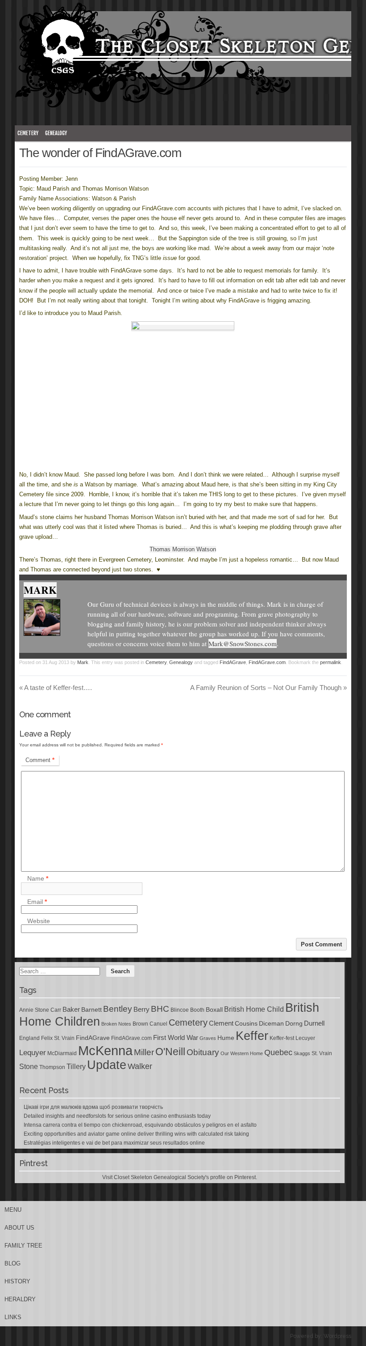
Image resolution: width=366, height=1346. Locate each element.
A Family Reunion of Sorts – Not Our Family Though (268, 687)
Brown (140, 1024)
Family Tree (23, 1245)
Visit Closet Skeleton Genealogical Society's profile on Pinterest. (179, 1177)
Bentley (117, 1009)
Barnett (91, 1009)
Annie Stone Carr (40, 1010)
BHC (160, 1009)
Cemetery (27, 133)
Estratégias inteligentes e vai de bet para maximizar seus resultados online (114, 1143)
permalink (330, 662)
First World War (175, 1037)
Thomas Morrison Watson (183, 549)
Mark (40, 589)
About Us (19, 1227)
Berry (141, 1009)
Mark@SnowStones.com (242, 643)
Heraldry (20, 1299)
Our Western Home (241, 1053)
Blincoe (180, 1010)
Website (38, 920)
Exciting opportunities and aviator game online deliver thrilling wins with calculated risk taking (136, 1134)
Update (106, 1065)
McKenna (105, 1050)
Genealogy (56, 133)
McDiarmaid (62, 1053)
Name (37, 878)
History (17, 1281)
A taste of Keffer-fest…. (55, 687)
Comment (39, 760)
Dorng (294, 1023)
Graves (208, 1038)
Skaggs (302, 1053)
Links (12, 1317)
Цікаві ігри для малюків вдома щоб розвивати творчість (93, 1107)
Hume (225, 1037)
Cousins (246, 1023)
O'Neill (170, 1051)
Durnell (314, 1023)
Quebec (278, 1052)
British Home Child (254, 1009)
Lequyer (32, 1052)
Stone (28, 1066)
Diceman (271, 1023)
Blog (12, 1263)
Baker (71, 1009)
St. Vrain (322, 1053)
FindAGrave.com (267, 662)
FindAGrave (233, 662)
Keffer (252, 1036)
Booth (197, 1010)
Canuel (158, 1024)
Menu (12, 1209)
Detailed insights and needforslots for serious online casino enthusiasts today (117, 1116)
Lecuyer (305, 1038)
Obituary (203, 1052)
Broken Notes (116, 1024)
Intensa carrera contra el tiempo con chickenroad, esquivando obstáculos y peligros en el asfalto (140, 1125)
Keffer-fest (282, 1038)
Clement (221, 1023)
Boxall (214, 1009)
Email (37, 901)
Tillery (76, 1066)
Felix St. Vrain (58, 1038)
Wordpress (337, 1336)
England (29, 1038)
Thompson (52, 1067)
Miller (144, 1052)
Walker (140, 1066)
